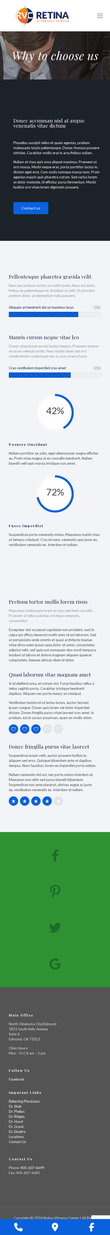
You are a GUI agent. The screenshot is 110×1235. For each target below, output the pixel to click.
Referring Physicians (24, 1101)
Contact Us (17, 1142)
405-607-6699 (32, 1168)
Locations (16, 1137)
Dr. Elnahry (17, 1131)
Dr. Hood (16, 1121)
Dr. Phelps (17, 1111)
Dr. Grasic (16, 1126)
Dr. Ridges (17, 1116)
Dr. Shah (15, 1106)
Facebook (16, 1079)
